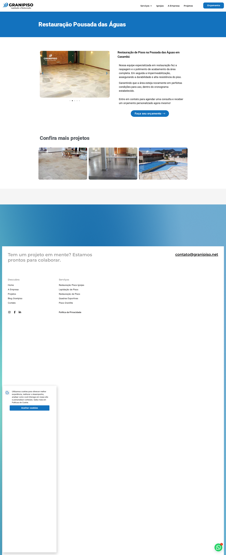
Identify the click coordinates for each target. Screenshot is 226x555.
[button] (42, 73)
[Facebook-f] (14, 312)
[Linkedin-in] (19, 312)
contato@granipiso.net (196, 254)
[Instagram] (9, 312)
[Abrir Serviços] (151, 5)
